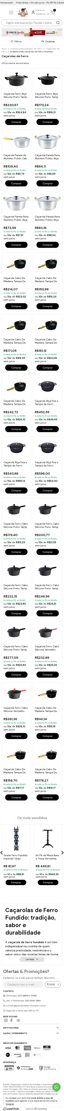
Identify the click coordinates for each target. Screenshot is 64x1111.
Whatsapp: (21, 995)
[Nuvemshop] (36, 1109)
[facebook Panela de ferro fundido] (12, 1020)
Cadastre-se (43, 13)
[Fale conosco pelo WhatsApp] (56, 1087)
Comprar (16, 122)
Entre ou (40, 10)
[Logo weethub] (11, 1109)
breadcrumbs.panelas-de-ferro (26, 48)
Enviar (51, 984)
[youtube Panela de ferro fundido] (18, 1020)
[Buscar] (58, 22)
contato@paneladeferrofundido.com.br (26, 1005)
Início (4, 48)
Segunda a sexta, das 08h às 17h (22, 1010)
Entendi (10, 1104)
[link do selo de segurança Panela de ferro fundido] (25, 1068)
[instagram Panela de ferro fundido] (6, 1020)
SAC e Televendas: (23, 1000)
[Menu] (11, 12)
